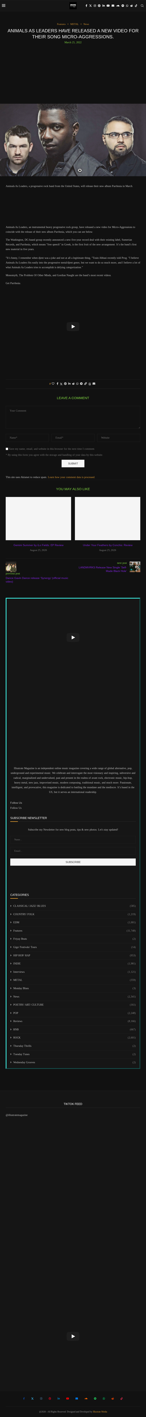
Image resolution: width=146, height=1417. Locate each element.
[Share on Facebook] (57, 383)
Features (74, 930)
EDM (74, 922)
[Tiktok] (136, 5)
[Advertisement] (73, 72)
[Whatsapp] (127, 5)
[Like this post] (53, 383)
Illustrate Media (100, 1411)
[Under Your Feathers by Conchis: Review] (107, 518)
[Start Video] (73, 326)
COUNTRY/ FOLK (74, 914)
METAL (74, 980)
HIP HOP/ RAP (74, 955)
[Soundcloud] (118, 5)
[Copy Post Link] (85, 383)
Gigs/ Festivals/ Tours (74, 947)
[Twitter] (90, 5)
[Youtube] (108, 5)
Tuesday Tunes (74, 1054)
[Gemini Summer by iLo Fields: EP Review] (38, 518)
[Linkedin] (103, 5)
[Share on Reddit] (73, 383)
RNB (74, 1029)
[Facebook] (86, 5)
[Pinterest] (99, 5)
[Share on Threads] (89, 384)
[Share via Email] (94, 383)
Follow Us (15, 808)
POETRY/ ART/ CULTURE (74, 1004)
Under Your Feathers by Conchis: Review (108, 545)
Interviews (74, 971)
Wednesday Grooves (74, 1062)
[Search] (142, 5)
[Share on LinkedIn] (69, 383)
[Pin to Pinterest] (65, 383)
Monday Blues (74, 988)
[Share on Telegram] (81, 383)
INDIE (74, 963)
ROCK (74, 1037)
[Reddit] (131, 5)
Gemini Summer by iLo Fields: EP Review (38, 545)
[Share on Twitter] (61, 384)
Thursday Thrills (74, 1046)
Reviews (74, 1021)
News (74, 996)
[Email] (113, 5)
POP (74, 1013)
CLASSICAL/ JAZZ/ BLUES (74, 906)
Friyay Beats (74, 938)
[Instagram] (95, 5)
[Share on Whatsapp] (77, 383)
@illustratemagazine (17, 1115)
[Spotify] (122, 5)
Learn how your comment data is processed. (71, 477)
